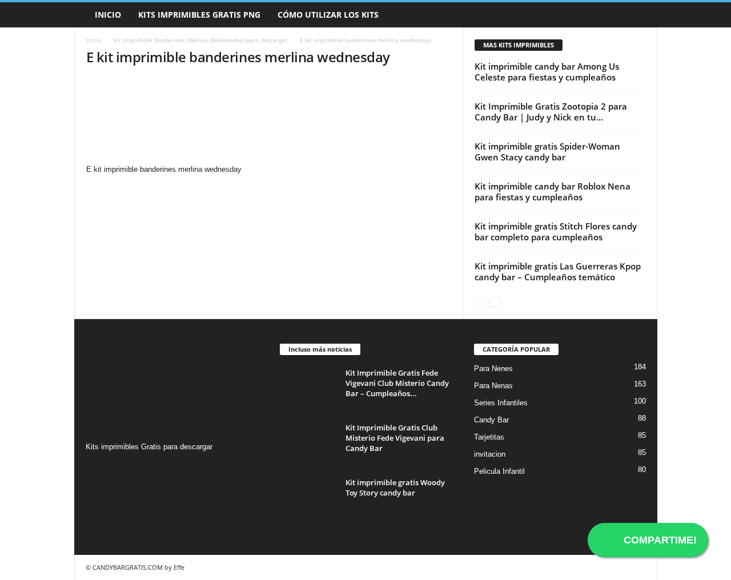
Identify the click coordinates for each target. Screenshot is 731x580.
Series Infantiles (501, 402)
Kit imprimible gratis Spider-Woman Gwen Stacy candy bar (547, 151)
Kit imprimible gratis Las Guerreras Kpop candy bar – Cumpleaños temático (558, 271)
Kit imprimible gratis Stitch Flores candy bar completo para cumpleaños (556, 231)
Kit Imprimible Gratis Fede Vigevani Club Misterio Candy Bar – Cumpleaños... (397, 383)
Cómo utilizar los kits (328, 14)
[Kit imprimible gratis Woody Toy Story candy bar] (308, 498)
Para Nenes (493, 368)
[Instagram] (96, 469)
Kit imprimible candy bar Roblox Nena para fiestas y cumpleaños (552, 191)
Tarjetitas (489, 437)
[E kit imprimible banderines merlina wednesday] (269, 120)
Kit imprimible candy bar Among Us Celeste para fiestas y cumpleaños (547, 72)
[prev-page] (481, 302)
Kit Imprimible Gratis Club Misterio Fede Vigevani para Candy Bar (395, 437)
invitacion (489, 454)
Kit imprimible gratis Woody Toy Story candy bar (395, 487)
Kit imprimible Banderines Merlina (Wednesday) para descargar (200, 40)
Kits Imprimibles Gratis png (199, 14)
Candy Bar (491, 420)
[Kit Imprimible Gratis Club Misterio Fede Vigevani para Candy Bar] (308, 443)
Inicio (108, 14)
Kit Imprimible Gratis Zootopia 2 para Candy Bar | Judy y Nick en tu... (551, 111)
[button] (640, 14)
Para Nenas (493, 385)
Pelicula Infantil (499, 471)
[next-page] (495, 302)
